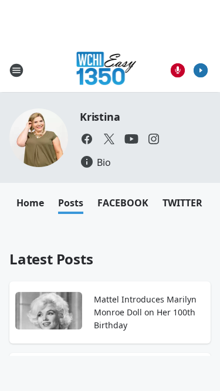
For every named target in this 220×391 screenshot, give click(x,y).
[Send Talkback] (178, 70)
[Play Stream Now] (201, 70)
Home (30, 202)
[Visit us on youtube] (131, 139)
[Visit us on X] (109, 139)
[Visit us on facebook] (87, 139)
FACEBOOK (122, 202)
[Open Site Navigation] (16, 70)
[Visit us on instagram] (154, 139)
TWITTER (182, 202)
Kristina (100, 117)
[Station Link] (106, 70)
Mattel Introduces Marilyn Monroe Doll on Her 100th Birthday (145, 312)
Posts (70, 202)
